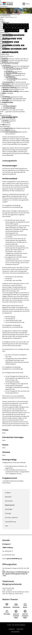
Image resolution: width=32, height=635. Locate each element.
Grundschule (6, 65)
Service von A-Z (9, 505)
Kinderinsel (6, 84)
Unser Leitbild (13, 78)
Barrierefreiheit (15, 631)
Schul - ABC (12, 80)
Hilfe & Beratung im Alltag (10, 91)
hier (4, 575)
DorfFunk (5, 121)
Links (6, 526)
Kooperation (9, 82)
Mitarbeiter (8, 497)
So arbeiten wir (10, 76)
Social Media (6, 122)
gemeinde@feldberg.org (14, 558)
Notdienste (6, 607)
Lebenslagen (8, 509)
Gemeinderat (9, 501)
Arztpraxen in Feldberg (9, 87)
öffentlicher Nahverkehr (10, 106)
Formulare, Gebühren (11, 517)
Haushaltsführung (10, 522)
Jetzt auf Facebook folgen (16, 615)
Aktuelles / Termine (11, 73)
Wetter (25, 607)
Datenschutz (20, 629)
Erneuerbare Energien (9, 108)
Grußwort (8, 492)
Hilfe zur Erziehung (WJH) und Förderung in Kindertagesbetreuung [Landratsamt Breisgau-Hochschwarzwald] (16, 153)
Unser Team (9, 67)
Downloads (16, 607)
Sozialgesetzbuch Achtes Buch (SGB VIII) (13, 462)
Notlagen (5, 89)
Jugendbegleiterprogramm (14, 69)
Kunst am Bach (7, 98)
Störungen (7, 614)
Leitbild (8, 75)
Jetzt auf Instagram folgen (25, 615)
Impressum (12, 629)
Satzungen (8, 513)
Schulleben (9, 71)
